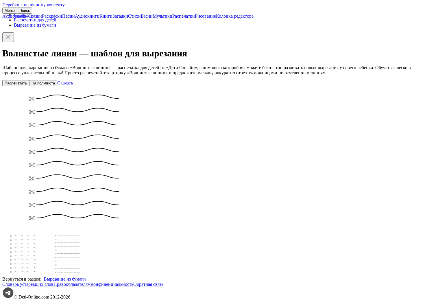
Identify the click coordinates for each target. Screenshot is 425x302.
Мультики (162, 16)
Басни (147, 16)
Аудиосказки (15, 16)
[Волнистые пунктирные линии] (24, 273)
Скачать (65, 82)
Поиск (24, 10)
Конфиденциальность (111, 284)
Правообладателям (71, 284)
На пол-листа (43, 83)
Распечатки (183, 16)
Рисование (205, 16)
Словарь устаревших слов (27, 284)
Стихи (134, 16)
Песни (68, 16)
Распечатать (16, 83)
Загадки (120, 16)
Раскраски (52, 16)
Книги (105, 16)
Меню (10, 10)
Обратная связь (148, 284)
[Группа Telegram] (8, 296)
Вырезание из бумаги (35, 25)
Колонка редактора (235, 16)
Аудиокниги (87, 16)
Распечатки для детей (35, 19)
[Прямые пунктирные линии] (67, 273)
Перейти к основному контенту (33, 4)
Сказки (35, 16)
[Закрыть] (8, 37)
